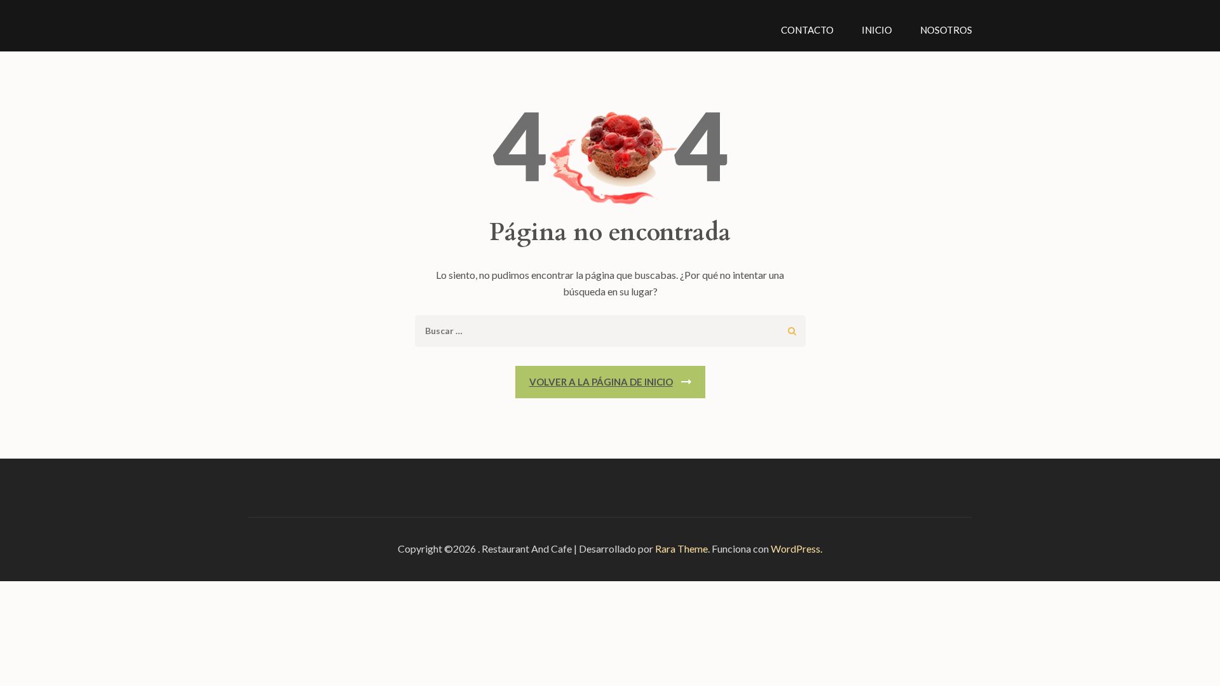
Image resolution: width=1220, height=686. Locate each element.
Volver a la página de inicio (601, 381)
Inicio (877, 30)
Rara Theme (681, 548)
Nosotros (946, 30)
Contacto (807, 30)
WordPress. (796, 548)
